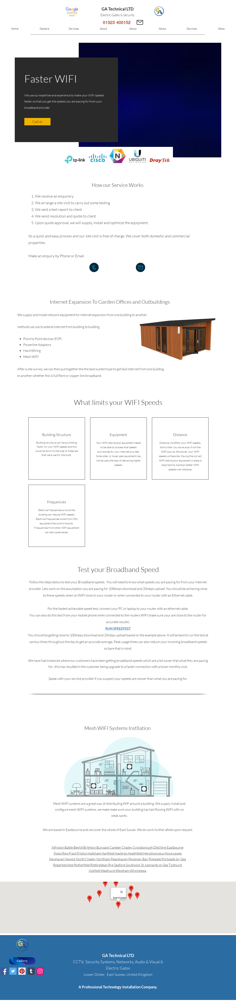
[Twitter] (13, 971)
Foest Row (61, 853)
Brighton (89, 847)
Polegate (155, 859)
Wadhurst (108, 871)
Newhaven (57, 859)
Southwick (133, 865)
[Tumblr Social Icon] (31, 971)
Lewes (177, 853)
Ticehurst (175, 865)
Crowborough (143, 847)
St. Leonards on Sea (155, 865)
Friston (82, 853)
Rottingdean (99, 865)
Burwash (103, 847)
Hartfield (108, 853)
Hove (169, 853)
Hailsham (94, 853)
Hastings (121, 853)
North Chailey (86, 859)
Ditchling (160, 847)
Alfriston (58, 847)
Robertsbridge (63, 865)
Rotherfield (82, 865)
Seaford (120, 865)
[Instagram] (40, 971)
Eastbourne (175, 847)
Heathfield (135, 853)
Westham (123, 871)
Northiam (103, 859)
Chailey (127, 847)
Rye (111, 865)
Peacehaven (119, 859)
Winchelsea (138, 871)
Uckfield (95, 871)
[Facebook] (4, 971)
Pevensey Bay (138, 859)
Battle (69, 847)
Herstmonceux (154, 853)
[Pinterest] (22, 971)
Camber (116, 847)
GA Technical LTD (117, 8)
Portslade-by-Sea (174, 859)
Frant (73, 853)
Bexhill (78, 847)
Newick (70, 859)
